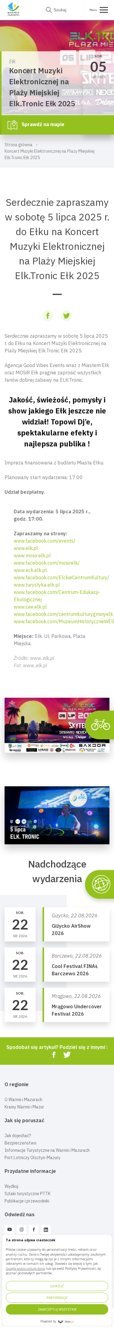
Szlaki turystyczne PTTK (27, 1193)
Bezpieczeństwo (20, 1143)
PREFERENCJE (57, 1297)
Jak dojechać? (18, 1135)
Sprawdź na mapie (42, 124)
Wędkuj (11, 1186)
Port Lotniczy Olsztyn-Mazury (32, 1157)
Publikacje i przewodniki (27, 1201)
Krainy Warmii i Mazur (24, 1107)
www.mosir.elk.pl (32, 555)
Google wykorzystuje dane (25, 1268)
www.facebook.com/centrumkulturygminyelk (63, 614)
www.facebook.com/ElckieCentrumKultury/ (61, 577)
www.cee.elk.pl (30, 607)
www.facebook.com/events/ (44, 541)
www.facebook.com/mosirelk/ (47, 563)
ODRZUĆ (57, 1286)
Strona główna (19, 144)
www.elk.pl (26, 548)
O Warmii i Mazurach (23, 1099)
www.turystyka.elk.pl (37, 585)
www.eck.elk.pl (30, 570)
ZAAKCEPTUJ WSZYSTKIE (57, 1309)
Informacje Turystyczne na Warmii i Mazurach (47, 1150)
